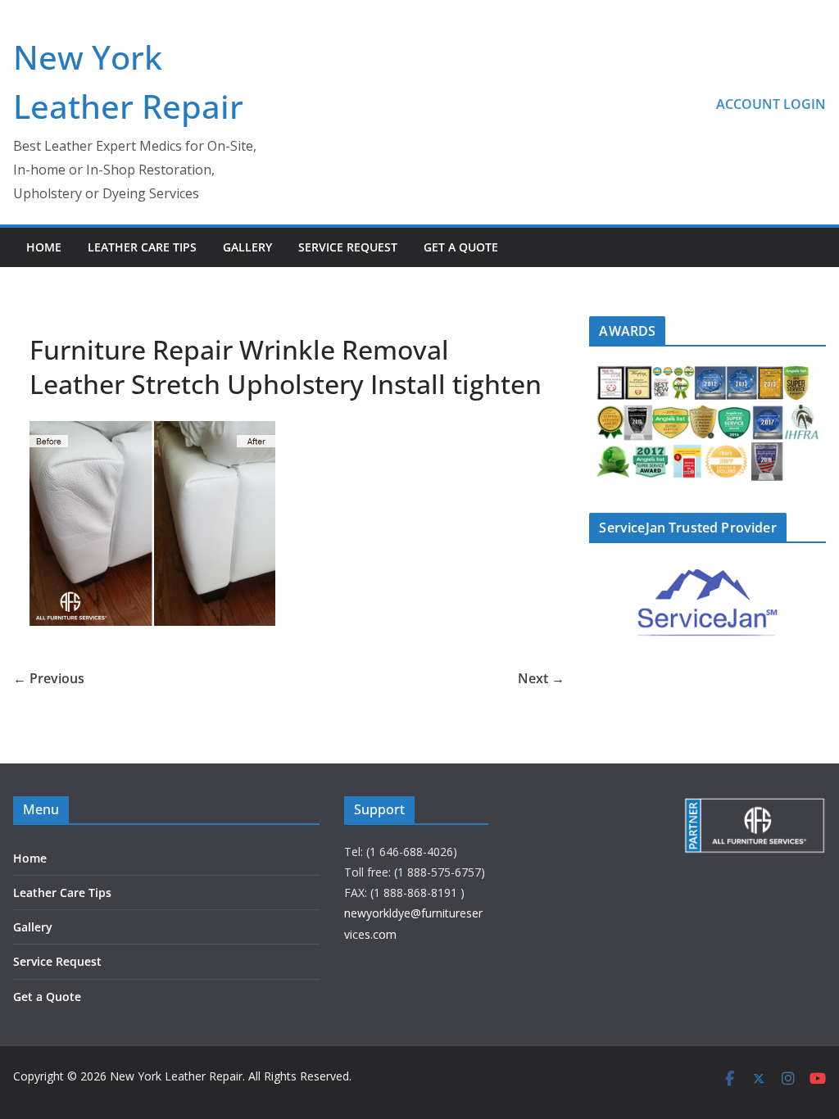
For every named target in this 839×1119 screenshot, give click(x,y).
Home (43, 247)
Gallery (247, 247)
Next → (541, 678)
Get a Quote (461, 247)
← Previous (48, 678)
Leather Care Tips (142, 247)
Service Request (347, 247)
